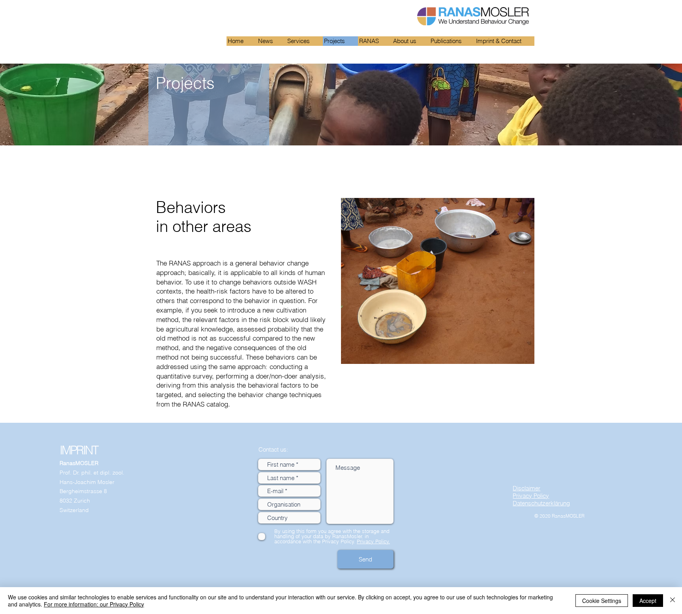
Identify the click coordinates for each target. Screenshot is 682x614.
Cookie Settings (601, 601)
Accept (647, 601)
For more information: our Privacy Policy (94, 604)
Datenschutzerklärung (541, 503)
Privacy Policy (531, 495)
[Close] (672, 600)
